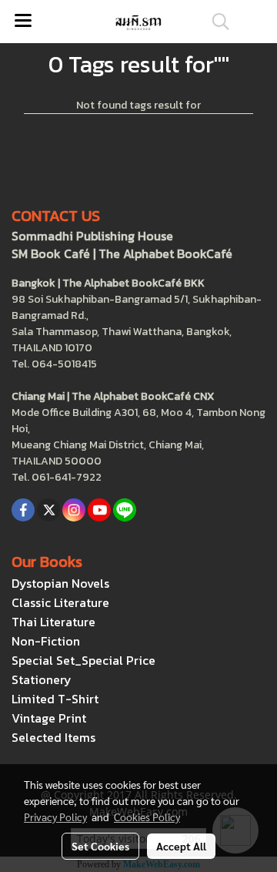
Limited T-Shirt (55, 698)
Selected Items (53, 737)
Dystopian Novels (60, 583)
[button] (215, 21)
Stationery (42, 679)
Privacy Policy (55, 816)
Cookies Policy (147, 816)
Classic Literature (60, 602)
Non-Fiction (46, 641)
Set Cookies (100, 846)
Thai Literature (53, 621)
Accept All (181, 846)
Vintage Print (49, 718)
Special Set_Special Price (83, 660)
